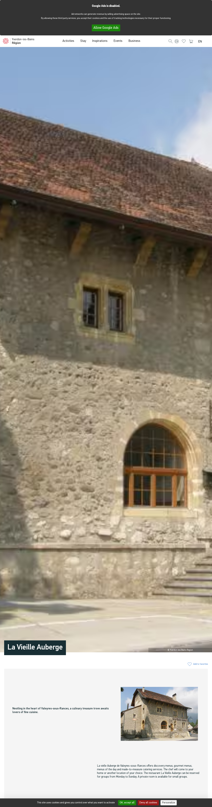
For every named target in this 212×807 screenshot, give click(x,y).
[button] (171, 42)
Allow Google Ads (106, 28)
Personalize (168, 802)
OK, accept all (127, 802)
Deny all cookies (148, 802)
